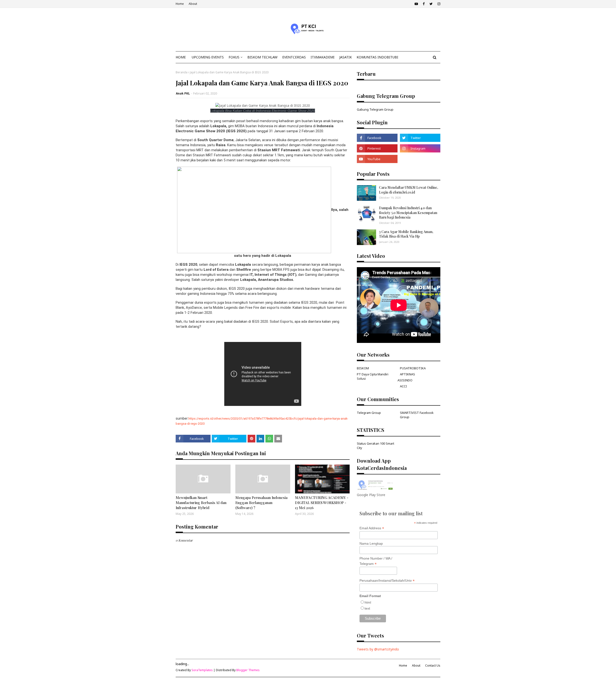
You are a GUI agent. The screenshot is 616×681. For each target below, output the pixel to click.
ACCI (403, 386)
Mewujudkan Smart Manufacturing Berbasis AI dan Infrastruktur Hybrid (201, 502)
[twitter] (431, 4)
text (367, 608)
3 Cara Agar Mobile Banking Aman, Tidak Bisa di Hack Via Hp (406, 234)
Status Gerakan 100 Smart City (375, 445)
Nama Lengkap (371, 543)
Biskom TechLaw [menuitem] (262, 57)
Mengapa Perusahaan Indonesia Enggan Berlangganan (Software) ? (261, 502)
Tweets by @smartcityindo (378, 649)
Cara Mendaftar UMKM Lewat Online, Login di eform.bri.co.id (408, 190)
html (368, 602)
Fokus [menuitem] (234, 57)
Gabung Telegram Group (375, 109)
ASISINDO (405, 380)
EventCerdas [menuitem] (294, 57)
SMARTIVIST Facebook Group (417, 414)
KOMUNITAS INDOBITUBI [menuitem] (377, 57)
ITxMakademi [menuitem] (322, 57)
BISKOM (363, 368)
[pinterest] (377, 148)
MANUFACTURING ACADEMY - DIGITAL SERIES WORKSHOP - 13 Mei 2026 (321, 502)
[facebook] (424, 4)
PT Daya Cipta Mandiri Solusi (372, 376)
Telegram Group (369, 412)
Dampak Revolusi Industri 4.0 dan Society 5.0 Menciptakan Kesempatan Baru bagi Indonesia (408, 213)
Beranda (181, 72)
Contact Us (432, 665)
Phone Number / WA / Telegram (375, 561)
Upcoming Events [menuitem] (208, 57)
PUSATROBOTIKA (413, 368)
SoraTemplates (202, 670)
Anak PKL (183, 93)
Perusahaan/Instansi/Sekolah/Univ (387, 580)
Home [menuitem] (181, 57)
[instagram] (438, 4)
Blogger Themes (248, 670)
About (193, 4)
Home (180, 4)
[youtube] (416, 4)
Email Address (371, 528)
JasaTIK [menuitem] (345, 57)
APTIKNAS (407, 374)
